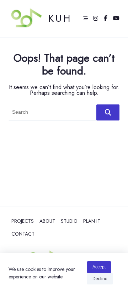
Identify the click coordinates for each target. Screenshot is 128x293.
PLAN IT (91, 221)
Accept (99, 266)
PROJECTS (22, 221)
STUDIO (69, 221)
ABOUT (47, 221)
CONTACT (22, 233)
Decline (99, 278)
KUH (60, 18)
